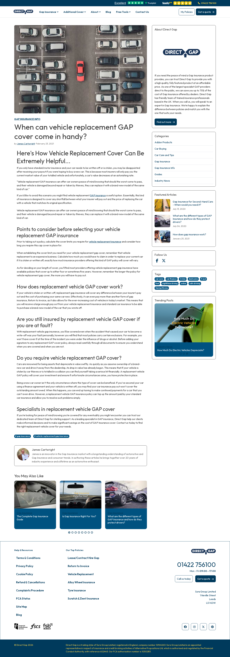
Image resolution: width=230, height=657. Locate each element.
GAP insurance (98, 195)
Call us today (184, 578)
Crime (183, 279)
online (183, 283)
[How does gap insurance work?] (162, 236)
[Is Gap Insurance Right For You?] (81, 494)
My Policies (187, 11)
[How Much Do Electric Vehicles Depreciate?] (184, 322)
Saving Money (162, 288)
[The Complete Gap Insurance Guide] (35, 494)
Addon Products (163, 142)
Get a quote (204, 11)
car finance (171, 279)
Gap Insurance (24, 512)
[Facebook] (157, 260)
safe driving (194, 283)
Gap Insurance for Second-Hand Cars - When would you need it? (193, 203)
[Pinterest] (212, 626)
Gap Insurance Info (27, 119)
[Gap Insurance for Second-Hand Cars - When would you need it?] (162, 205)
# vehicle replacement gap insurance (51, 436)
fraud (203, 279)
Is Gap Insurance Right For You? (79, 516)
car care (159, 279)
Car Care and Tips (164, 155)
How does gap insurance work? (189, 234)
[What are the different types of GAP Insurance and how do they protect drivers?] (126, 494)
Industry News (162, 180)
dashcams (193, 279)
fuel (157, 283)
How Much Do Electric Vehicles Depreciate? (180, 350)
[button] (69, 532)
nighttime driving (170, 283)
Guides (158, 174)
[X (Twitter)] (163, 260)
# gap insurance (22, 436)
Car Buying (160, 148)
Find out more (164, 122)
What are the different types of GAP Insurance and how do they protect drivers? (125, 519)
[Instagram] (194, 626)
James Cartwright (26, 143)
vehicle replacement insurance (105, 241)
